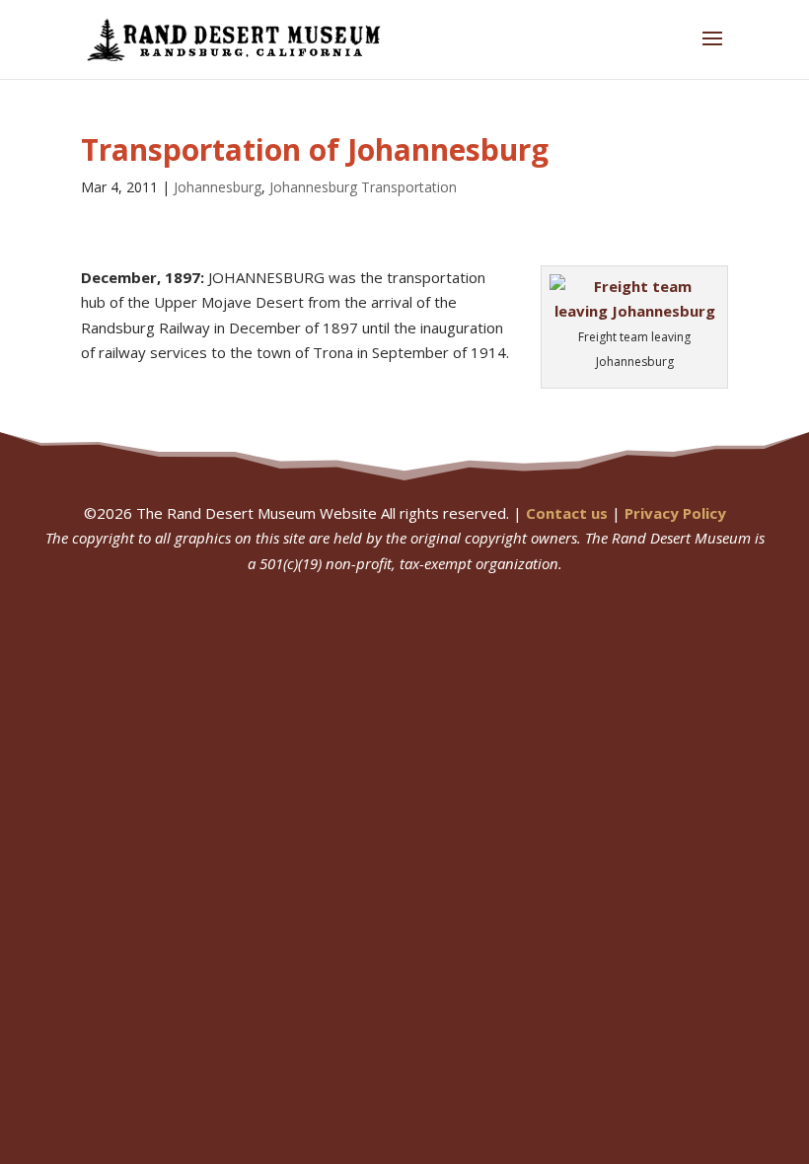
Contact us (567, 513)
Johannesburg (217, 187)
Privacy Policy (675, 513)
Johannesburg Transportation (363, 187)
